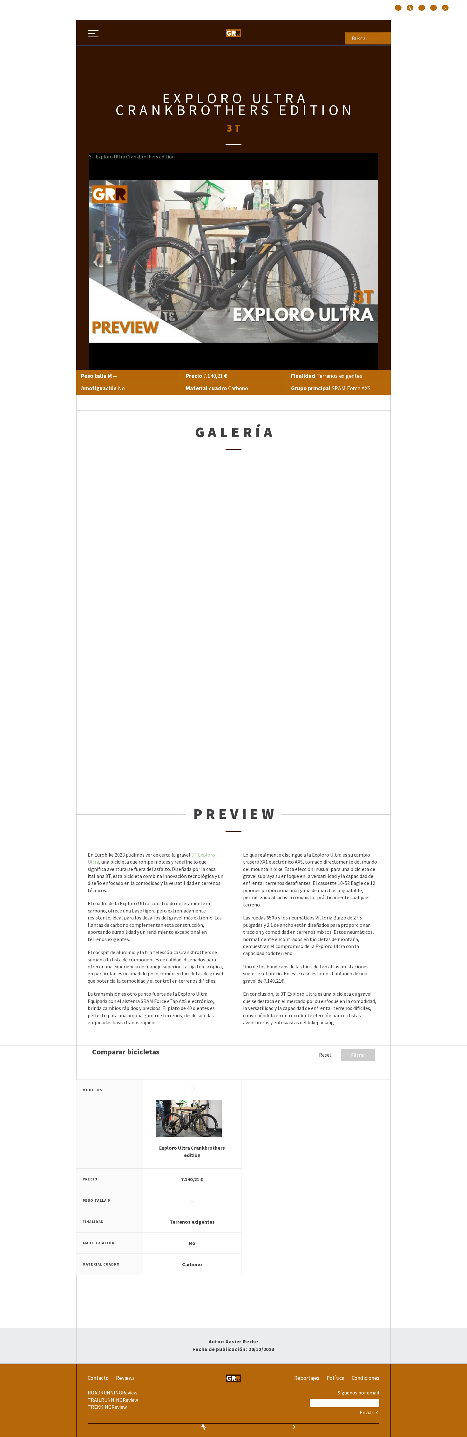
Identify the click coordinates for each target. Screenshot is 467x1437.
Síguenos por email (358, 1392)
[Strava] (445, 8)
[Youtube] (433, 8)
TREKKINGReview (107, 1407)
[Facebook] (421, 8)
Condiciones (365, 1377)
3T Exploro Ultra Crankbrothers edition (132, 156)
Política (335, 1377)
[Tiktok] (410, 8)
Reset (325, 1055)
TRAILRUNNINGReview (113, 1400)
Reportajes (306, 1377)
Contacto (98, 1377)
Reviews (125, 1377)
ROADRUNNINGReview (112, 1392)
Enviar (367, 1412)
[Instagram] (398, 8)
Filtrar (358, 1055)
